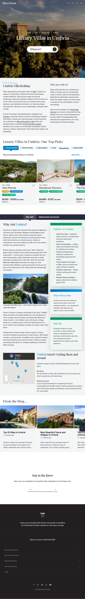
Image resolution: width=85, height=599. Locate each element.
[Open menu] (81, 3)
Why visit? (30, 217)
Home (29, 33)
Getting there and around (49, 217)
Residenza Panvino (50, 188)
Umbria (55, 33)
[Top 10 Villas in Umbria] (18, 428)
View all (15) (75, 155)
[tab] (11, 148)
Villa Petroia (9, 188)
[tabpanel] (42, 182)
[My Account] (77, 3)
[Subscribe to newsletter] (55, 489)
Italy (36, 33)
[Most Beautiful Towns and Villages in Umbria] (55, 428)
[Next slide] (35, 171)
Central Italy (45, 33)
